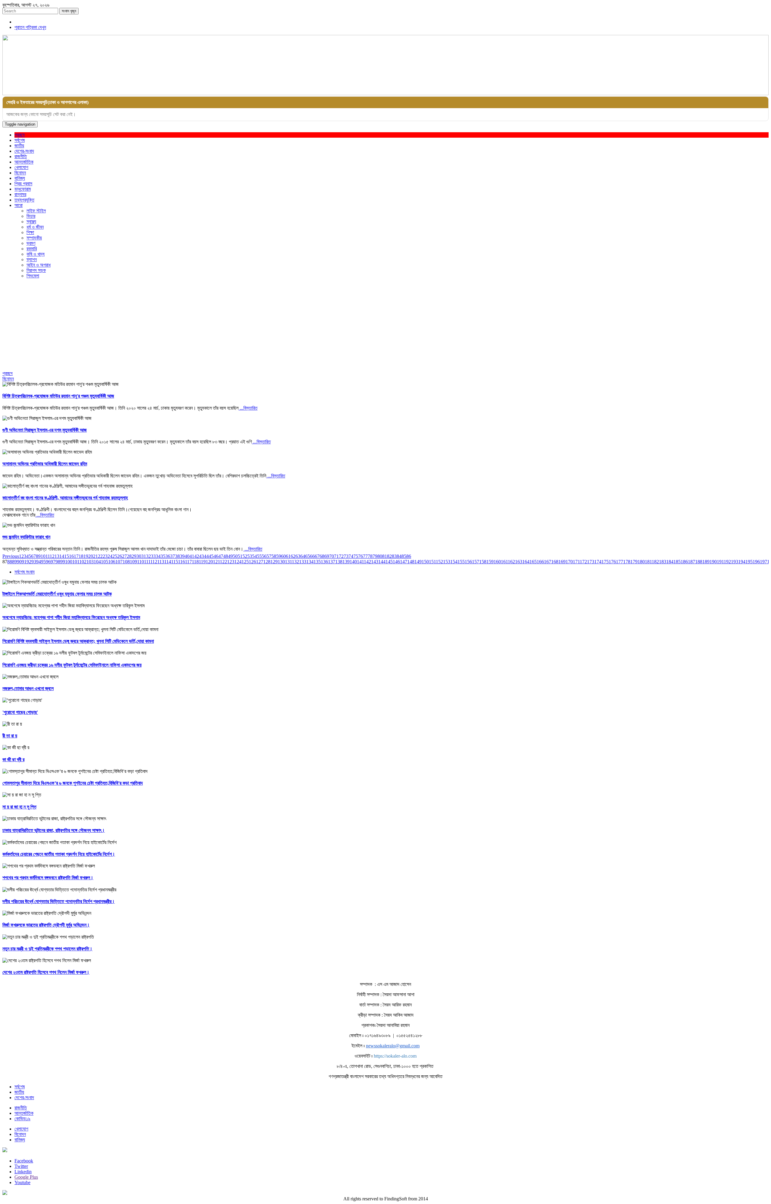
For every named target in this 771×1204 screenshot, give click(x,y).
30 (138, 556)
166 (540, 561)
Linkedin (23, 1171)
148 (410, 561)
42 (196, 556)
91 (24, 561)
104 (97, 561)
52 (244, 556)
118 (195, 561)
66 (312, 556)
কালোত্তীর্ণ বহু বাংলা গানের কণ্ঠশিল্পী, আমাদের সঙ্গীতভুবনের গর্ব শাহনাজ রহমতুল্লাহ (65, 497)
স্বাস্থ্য (31, 221)
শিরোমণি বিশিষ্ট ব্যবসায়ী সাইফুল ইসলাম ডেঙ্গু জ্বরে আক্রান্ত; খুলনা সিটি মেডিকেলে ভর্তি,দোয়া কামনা (78, 641)
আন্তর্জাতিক (23, 161)
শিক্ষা (30, 232)
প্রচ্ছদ (19, 134)
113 (160, 561)
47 (220, 556)
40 (187, 556)
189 (706, 561)
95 (43, 561)
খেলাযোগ (21, 167)
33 (153, 556)
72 (341, 556)
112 (153, 561)
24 (110, 556)
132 (295, 561)
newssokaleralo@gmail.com (393, 1045)
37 (172, 556)
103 (90, 561)
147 (403, 561)
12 (52, 556)
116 (181, 561)
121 (216, 561)
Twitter (21, 1166)
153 (446, 561)
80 (379, 556)
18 (81, 556)
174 (597, 561)
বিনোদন (20, 172)
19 (85, 556)
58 (273, 556)
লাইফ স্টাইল (36, 210)
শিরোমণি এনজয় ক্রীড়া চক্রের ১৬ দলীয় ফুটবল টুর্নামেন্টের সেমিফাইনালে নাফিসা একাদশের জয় (72, 665)
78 (370, 556)
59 (278, 556)
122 (223, 561)
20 (90, 556)
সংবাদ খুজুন (69, 11)
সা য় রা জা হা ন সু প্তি (19, 806)
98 (57, 561)
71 (336, 556)
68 (322, 556)
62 (293, 556)
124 (238, 561)
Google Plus (26, 1177)
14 (61, 556)
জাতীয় (19, 145)
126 (252, 561)
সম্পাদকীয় (34, 237)
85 (403, 556)
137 (331, 561)
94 (38, 561)
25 (114, 556)
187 (691, 561)
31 (143, 556)
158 (482, 561)
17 (76, 556)
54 (254, 556)
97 (53, 561)
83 (394, 556)
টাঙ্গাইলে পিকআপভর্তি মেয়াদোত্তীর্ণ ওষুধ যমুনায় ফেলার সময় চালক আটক (57, 593)
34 (158, 556)
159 (490, 561)
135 (317, 561)
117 (188, 561)
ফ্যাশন (32, 259)
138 (338, 561)
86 (408, 556)
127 (259, 561)
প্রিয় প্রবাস (23, 183)
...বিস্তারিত (248, 408)
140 (353, 561)
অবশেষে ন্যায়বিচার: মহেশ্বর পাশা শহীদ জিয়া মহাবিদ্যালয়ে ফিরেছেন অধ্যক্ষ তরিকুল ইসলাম (71, 617)
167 (547, 561)
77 (365, 556)
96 (48, 561)
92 (29, 561)
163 (518, 561)
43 (201, 556)
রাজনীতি (20, 156)
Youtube (22, 1182)
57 (269, 556)
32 (148, 556)
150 (425, 561)
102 (82, 561)
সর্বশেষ (19, 140)
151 (432, 561)
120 (209, 561)
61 (288, 556)
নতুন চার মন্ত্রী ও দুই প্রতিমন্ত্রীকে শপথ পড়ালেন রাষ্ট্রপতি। (47, 948)
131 (288, 561)
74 (350, 556)
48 (225, 556)
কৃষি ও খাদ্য (36, 254)
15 (66, 556)
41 (191, 556)
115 (174, 561)
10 (43, 556)
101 (75, 561)
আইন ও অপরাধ (39, 264)
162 (511, 561)
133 (302, 561)
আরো (18, 205)
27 (124, 556)
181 (648, 561)
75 (355, 556)
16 (71, 556)
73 (346, 556)
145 (389, 561)
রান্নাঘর (20, 194)
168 (554, 561)
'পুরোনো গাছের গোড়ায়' (20, 712)
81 (384, 556)
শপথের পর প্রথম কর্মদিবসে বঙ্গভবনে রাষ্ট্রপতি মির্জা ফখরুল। (47, 877)
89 (14, 561)
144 (382, 561)
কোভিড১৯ (22, 1118)
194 (741, 561)
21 (95, 556)
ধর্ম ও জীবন (35, 227)
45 (211, 556)
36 (167, 556)
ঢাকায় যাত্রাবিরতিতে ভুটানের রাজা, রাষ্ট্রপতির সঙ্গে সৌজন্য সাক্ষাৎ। (53, 830)
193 (734, 561)
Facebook (23, 1160)
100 (68, 561)
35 (163, 556)
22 (100, 556)
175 (605, 561)
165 (533, 561)
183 (662, 561)
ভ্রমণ (31, 243)
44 (206, 556)
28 (129, 556)
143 (374, 561)
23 (105, 556)
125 (245, 561)
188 (698, 561)
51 (240, 556)
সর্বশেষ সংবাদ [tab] (24, 571)
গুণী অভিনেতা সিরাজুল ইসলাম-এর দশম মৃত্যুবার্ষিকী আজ (44, 430)
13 (57, 556)
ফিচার (31, 216)
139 (346, 561)
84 (399, 556)
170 (569, 561)
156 (468, 561)
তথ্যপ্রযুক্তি (24, 199)
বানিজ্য (19, 178)
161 (504, 561)
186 (684, 561)
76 (360, 556)
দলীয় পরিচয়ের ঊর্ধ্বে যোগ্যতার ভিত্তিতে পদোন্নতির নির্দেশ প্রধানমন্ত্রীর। (58, 901)
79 (375, 556)
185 (677, 561)
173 (590, 561)
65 (307, 556)
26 (119, 556)
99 (62, 561)
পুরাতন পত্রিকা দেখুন (30, 27)
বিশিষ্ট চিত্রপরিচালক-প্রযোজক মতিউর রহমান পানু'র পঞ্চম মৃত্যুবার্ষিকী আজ (58, 396)
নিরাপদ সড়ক (36, 270)
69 (326, 556)
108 (126, 561)
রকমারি (32, 248)
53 (249, 556)
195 (749, 561)
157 (475, 561)
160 (497, 561)
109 (133, 561)
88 (9, 561)
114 (167, 561)
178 (626, 561)
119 (202, 561)
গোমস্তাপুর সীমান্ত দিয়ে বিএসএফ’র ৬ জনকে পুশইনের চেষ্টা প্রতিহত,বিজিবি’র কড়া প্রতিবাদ (72, 783)
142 (367, 561)
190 (713, 561)
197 (763, 561)
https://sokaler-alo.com (395, 1056)
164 (525, 561)
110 (140, 561)
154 (453, 561)
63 (297, 556)
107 (119, 561)
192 (727, 561)
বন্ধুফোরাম (22, 189)
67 (317, 556)
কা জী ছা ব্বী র (13, 759)
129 (274, 561)
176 (612, 561)
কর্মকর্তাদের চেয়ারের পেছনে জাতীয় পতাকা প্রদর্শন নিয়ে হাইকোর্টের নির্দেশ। (58, 854)
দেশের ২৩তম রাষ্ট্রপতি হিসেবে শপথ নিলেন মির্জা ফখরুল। (45, 972)
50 (235, 556)
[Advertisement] (385, 325)
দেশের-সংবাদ (24, 151)
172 (583, 561)
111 (147, 561)
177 (619, 561)
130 (281, 561)
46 (216, 556)
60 (283, 556)
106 (111, 561)
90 (19, 561)
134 (310, 561)
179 (634, 561)
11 (47, 556)
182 (655, 561)
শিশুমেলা (33, 275)
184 (669, 561)
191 (720, 561)
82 (389, 556)
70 (331, 556)
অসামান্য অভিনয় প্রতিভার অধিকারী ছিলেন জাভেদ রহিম (44, 463)
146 (396, 561)
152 (439, 561)
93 (33, 561)
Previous (10, 556)
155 (461, 561)
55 (259, 556)
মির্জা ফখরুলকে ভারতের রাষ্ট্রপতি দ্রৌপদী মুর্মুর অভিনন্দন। (46, 924)
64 (302, 556)
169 (562, 561)
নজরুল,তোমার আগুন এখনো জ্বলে (28, 688)
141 (360, 561)
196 (756, 561)
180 (641, 561)
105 (104, 561)
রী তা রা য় (9, 735)
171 (576, 561)
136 (324, 561)
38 (177, 556)
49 (230, 556)
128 (266, 561)
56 (264, 556)
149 (418, 561)
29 (134, 556)
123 (230, 561)
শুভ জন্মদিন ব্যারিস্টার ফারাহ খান (26, 536)
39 (182, 556)
